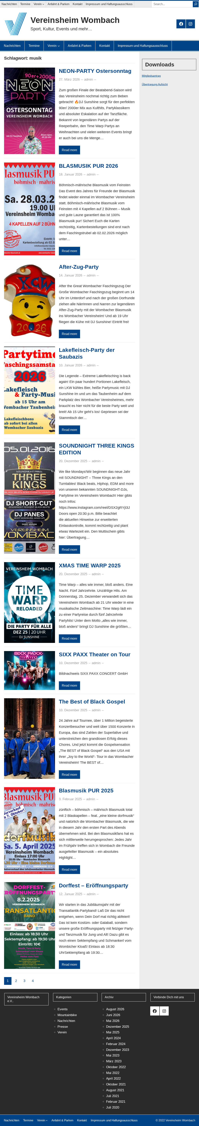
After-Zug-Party (79, 267)
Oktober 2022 (116, 1067)
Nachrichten (66, 1021)
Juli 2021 (112, 1096)
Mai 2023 (112, 1055)
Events (63, 1009)
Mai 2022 (112, 1073)
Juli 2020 (112, 1107)
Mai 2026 (112, 1021)
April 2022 (113, 1078)
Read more (69, 150)
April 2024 (113, 1038)
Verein (62, 1032)
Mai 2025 (112, 1032)
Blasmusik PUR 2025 (86, 791)
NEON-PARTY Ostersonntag (95, 71)
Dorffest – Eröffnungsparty (93, 886)
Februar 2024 (115, 1044)
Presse (63, 1027)
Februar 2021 (115, 1101)
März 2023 (113, 1061)
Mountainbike (67, 1015)
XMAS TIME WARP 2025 (90, 566)
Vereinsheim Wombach (75, 20)
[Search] (196, 4)
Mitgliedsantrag (151, 75)
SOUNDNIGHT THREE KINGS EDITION (96, 449)
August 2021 (115, 1090)
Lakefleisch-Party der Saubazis (87, 353)
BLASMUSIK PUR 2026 (88, 166)
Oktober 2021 (116, 1084)
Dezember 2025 (117, 1027)
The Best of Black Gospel (92, 702)
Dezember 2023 (117, 1050)
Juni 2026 (113, 1015)
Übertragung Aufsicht (155, 84)
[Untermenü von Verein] (43, 4)
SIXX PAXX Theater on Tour (94, 654)
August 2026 (115, 1009)
